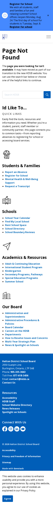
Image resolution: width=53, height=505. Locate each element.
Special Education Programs (21, 278)
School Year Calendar (17, 218)
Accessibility (9, 397)
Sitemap (6, 462)
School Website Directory (17, 405)
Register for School (16, 175)
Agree (7, 498)
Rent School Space (15, 225)
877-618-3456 (20, 375)
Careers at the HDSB (17, 331)
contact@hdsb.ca (19, 379)
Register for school (21, 26)
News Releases (11, 408)
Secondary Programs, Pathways (24, 274)
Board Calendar (14, 327)
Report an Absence (16, 172)
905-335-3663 (17, 372)
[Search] (47, 94)
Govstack (19, 468)
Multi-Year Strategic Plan (20, 341)
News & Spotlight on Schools (22, 345)
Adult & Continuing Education (22, 263)
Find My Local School (17, 221)
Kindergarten (13, 271)
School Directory (14, 228)
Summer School (14, 281)
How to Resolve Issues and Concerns (26, 338)
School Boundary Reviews (20, 232)
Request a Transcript (17, 186)
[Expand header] (48, 37)
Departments (13, 334)
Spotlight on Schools (14, 412)
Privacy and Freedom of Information (21, 456)
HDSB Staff (8, 401)
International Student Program (23, 267)
